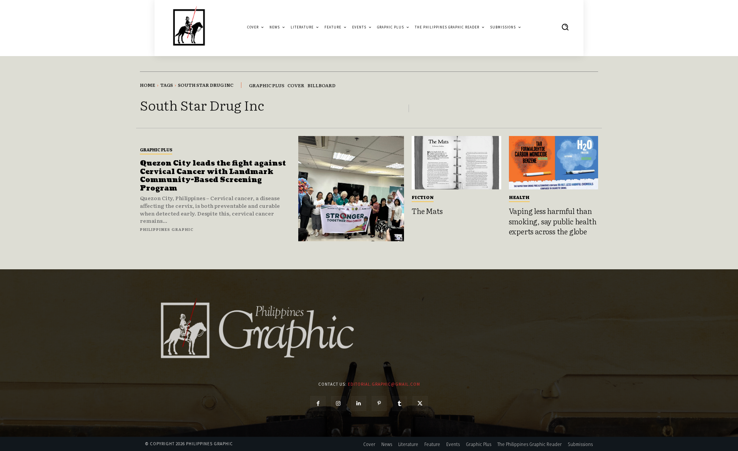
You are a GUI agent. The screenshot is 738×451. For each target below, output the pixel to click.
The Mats (427, 211)
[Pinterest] (379, 403)
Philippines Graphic (167, 229)
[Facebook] (317, 403)
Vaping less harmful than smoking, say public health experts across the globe (553, 221)
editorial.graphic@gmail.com (384, 384)
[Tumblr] (399, 403)
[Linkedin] (358, 403)
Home (147, 84)
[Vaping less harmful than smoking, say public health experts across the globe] (553, 163)
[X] (419, 403)
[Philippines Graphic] (189, 27)
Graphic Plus (156, 149)
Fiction (423, 197)
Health (519, 197)
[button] (565, 27)
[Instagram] (338, 403)
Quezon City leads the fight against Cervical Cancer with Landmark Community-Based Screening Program (213, 176)
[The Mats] (456, 163)
